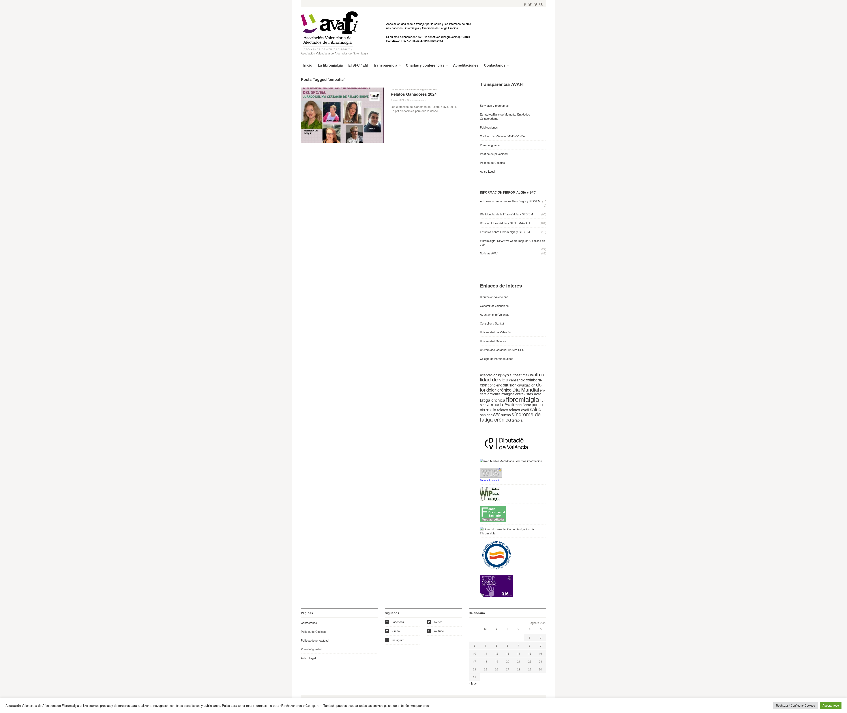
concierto (495, 385)
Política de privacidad (494, 154)
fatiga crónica (492, 400)
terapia (517, 420)
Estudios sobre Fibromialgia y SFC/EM (505, 232)
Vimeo (393, 631)
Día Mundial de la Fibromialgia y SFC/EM (414, 89)
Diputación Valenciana (494, 297)
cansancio (517, 380)
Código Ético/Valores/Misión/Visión (502, 136)
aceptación (488, 374)
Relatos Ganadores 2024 (414, 94)
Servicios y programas (494, 105)
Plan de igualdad (490, 145)
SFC (496, 414)
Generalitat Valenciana (494, 306)
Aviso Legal (487, 171)
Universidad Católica (493, 341)
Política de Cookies (492, 163)
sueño (506, 414)
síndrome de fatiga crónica (510, 416)
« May (473, 683)
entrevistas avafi (528, 393)
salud (535, 408)
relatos (502, 409)
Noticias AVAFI (489, 253)
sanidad (486, 414)
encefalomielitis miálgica (512, 392)
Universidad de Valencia (495, 332)
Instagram (398, 640)
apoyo (503, 374)
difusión (510, 385)
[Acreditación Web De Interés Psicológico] (490, 494)
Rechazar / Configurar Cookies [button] (795, 705)
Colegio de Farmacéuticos (496, 358)
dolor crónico (499, 389)
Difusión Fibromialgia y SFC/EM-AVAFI (505, 223)
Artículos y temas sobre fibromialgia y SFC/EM (510, 201)
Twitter (435, 622)
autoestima (519, 374)
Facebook (395, 622)
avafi (533, 374)
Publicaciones (489, 127)
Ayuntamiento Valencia (494, 314)
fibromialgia (522, 398)
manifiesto (523, 404)
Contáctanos (309, 623)
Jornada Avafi (500, 404)
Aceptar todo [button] (831, 705)
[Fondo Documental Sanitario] (493, 514)
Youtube (436, 631)
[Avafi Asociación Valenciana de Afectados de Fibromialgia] (333, 30)
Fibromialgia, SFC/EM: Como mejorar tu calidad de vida (512, 243)
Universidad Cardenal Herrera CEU (502, 350)
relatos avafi (519, 409)
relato (491, 409)
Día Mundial (525, 389)
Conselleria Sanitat (492, 323)
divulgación (526, 385)
